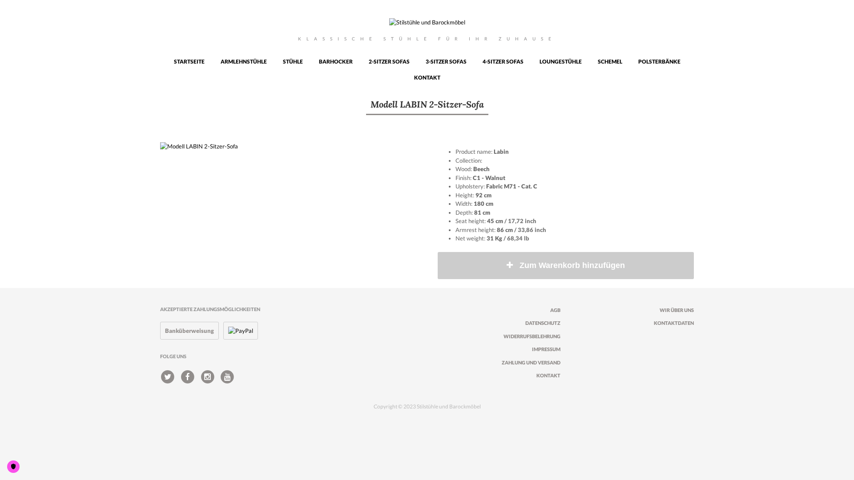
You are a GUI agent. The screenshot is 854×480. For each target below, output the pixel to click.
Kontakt (427, 77)
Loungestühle (561, 61)
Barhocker (336, 61)
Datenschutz (542, 323)
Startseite (189, 61)
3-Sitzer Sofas (446, 61)
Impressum (546, 349)
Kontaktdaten (674, 323)
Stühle (293, 61)
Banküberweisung (189, 330)
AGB (555, 310)
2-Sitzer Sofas (389, 61)
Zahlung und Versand (531, 362)
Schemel (610, 61)
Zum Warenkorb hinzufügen (572, 265)
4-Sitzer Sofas (503, 61)
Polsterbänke (659, 61)
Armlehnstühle (244, 61)
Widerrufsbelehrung (532, 336)
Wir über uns (677, 310)
